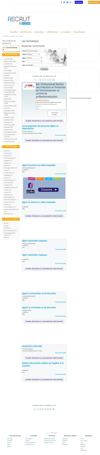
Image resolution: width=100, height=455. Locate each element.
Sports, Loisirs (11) (9, 85)
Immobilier (65, 440)
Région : (24, 58)
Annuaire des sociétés (49, 438)
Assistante (65, 438)
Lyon (82, 442)
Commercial (65, 444)
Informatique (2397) (9, 125)
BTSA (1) (6, 237)
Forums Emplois (79, 32)
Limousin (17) (7, 190)
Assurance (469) (8, 59)
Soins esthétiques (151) (10, 132)
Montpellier (83, 450)
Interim (9, 442)
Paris (82, 438)
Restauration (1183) (9, 83)
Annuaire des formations (50, 440)
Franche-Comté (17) (9, 173)
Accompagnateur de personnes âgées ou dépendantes (40, 127)
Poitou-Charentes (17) (10, 207)
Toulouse (83, 446)
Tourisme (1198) (8, 78)
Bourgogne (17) (8, 160)
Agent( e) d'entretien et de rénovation (39, 293)
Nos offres (13, 32)
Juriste (64, 442)
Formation (9, 440)
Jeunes (9, 446)
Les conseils (65, 32)
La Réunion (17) (8, 185)
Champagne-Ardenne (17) (10, 168)
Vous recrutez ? (94, 2)
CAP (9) (6, 226)
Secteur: (24, 51)
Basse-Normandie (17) (10, 158)
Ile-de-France (84, 440)
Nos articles (39, 32)
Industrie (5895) (8, 88)
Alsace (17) (7, 151)
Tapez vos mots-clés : (27, 65)
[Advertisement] (44, 154)
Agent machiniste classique (34, 240)
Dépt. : (24, 61)
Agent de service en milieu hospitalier (39, 165)
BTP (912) (7, 75)
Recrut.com (54, 433)
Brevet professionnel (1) (10, 230)
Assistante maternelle (32, 346)
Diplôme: (24, 54)
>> (53, 80)
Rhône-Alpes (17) (8, 214)
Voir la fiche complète (60, 135)
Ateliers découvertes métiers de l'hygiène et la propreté (43, 364)
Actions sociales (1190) (10, 106)
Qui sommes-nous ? (30, 442)
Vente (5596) (7, 70)
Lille (82, 448)
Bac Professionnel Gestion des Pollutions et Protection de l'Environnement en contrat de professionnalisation (51, 90)
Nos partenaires (29, 444)
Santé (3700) (7, 99)
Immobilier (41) (8, 64)
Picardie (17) (7, 204)
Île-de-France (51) (8, 182)
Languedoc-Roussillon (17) (11, 187)
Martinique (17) (8, 195)
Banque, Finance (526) (10, 61)
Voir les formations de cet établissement (47, 104)
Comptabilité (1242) (9, 110)
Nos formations (26, 32)
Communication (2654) (10, 73)
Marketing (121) (8, 122)
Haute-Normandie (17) (10, 180)
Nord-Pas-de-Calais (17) (10, 199)
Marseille (83, 444)
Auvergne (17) (8, 156)
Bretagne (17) (7, 163)
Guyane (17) (7, 178)
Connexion (78, 2)
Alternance (10, 438)
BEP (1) (6, 223)
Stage (8, 444)
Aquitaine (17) (8, 153)
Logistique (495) (8, 127)
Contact (28, 440)
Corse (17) (7, 170)
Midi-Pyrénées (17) (9, 197)
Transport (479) (8, 129)
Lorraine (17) (7, 192)
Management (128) (9, 117)
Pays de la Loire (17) (9, 202)
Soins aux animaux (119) (10, 139)
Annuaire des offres (49, 442)
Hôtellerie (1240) (8, 80)
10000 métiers (52, 32)
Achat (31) (7, 108)
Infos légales (29, 438)
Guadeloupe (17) (8, 175)
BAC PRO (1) (7, 228)
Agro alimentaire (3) (9, 141)
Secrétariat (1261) (9, 120)
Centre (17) (7, 165)
